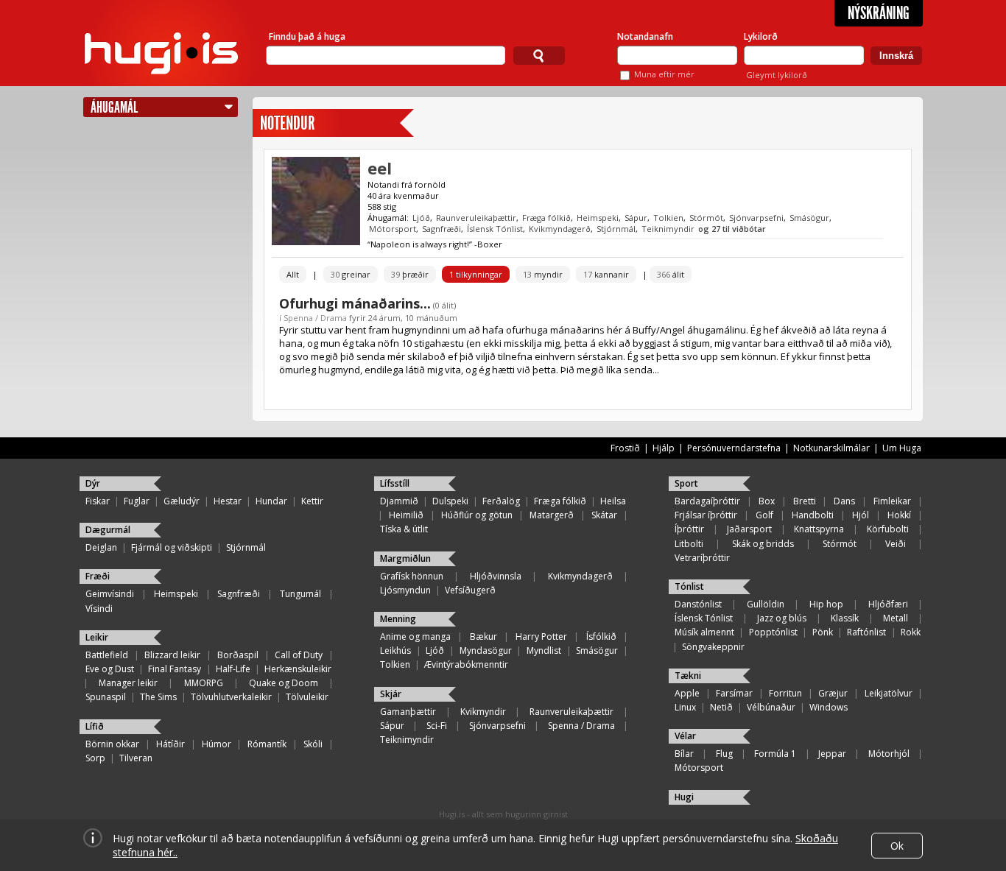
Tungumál (300, 594)
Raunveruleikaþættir (476, 217)
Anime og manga (415, 636)
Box (767, 501)
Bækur (483, 636)
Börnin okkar (112, 744)
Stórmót (706, 217)
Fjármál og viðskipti (171, 547)
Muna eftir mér (664, 74)
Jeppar (832, 753)
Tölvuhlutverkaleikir (231, 697)
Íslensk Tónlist (495, 228)
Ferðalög (501, 501)
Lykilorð (761, 36)
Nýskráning (879, 13)
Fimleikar (892, 501)
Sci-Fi (436, 725)
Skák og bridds (763, 543)
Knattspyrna (819, 529)
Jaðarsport (749, 529)
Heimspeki (598, 217)
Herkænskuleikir (297, 669)
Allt (292, 274)
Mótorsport (392, 228)
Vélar (685, 736)
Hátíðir (170, 744)
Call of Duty (299, 655)
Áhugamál (114, 107)
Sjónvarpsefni (756, 217)
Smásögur (809, 217)
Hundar (271, 501)
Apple (687, 693)
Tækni (688, 675)
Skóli (313, 744)
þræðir (410, 274)
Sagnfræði (441, 228)
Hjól (860, 515)
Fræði (97, 576)
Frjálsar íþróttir (706, 515)
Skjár (390, 694)
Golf (764, 515)
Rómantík (266, 744)
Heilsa (613, 501)
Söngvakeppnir (713, 647)
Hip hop (826, 604)
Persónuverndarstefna (734, 448)
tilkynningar (475, 274)
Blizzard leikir (172, 655)
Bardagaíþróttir (707, 501)
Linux (685, 707)
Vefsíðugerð (470, 590)
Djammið (399, 501)
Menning (398, 619)
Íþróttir (689, 529)
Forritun (785, 693)
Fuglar (137, 501)
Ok (897, 846)
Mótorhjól (889, 753)
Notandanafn (645, 36)
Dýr (92, 483)
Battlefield (106, 655)
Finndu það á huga (307, 36)
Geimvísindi (109, 594)
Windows (828, 707)
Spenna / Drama (315, 317)
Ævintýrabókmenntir (466, 664)
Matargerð (552, 515)
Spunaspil (105, 697)
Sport (686, 483)
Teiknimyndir (667, 228)
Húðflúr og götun (477, 515)
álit (670, 274)
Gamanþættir (408, 711)
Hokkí (899, 515)
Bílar (684, 753)
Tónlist (689, 586)
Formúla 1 (775, 753)
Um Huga (901, 448)
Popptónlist (773, 632)
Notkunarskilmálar (831, 448)
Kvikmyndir (483, 711)
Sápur (636, 217)
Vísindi (99, 608)
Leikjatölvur (888, 693)
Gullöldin (765, 604)
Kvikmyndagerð (560, 228)
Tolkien (668, 217)
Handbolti (813, 515)
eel (379, 168)
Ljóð (421, 217)
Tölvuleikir (307, 697)
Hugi (684, 797)
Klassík (845, 618)
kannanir (606, 274)
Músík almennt (704, 632)
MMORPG (203, 683)
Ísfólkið (601, 636)
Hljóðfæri (888, 604)
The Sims (158, 697)
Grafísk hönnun (411, 576)
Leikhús (395, 650)
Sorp (95, 758)
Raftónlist (866, 632)
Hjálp (664, 448)
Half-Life (233, 669)
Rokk (911, 632)
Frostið (625, 448)
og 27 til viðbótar (732, 228)
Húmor (216, 744)
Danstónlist (698, 604)
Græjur (833, 693)
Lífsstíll (394, 483)
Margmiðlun (405, 558)
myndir (543, 274)
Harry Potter (541, 636)
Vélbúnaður (771, 707)
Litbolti (689, 543)
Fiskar (97, 501)
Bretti (804, 501)
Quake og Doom (283, 683)
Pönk (822, 632)
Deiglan (101, 547)
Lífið (94, 726)
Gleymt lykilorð (776, 74)
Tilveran (135, 758)
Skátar (604, 515)
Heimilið (406, 515)
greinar (350, 274)
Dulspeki (450, 501)
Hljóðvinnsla (495, 576)
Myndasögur (486, 650)
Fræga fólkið (546, 217)
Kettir (312, 501)
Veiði (895, 543)
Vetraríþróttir (702, 557)
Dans (844, 501)
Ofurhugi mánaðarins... (355, 303)
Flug (724, 753)
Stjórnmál (616, 228)
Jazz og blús (781, 618)
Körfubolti (888, 529)
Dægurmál (107, 529)
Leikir (96, 637)
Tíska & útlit (404, 529)
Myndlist (544, 650)
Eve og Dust (109, 669)
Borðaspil (237, 655)
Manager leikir (128, 683)
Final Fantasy (174, 669)
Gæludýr (181, 501)
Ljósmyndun (405, 590)
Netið (721, 707)
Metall (895, 618)
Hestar (228, 501)
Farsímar (734, 693)
